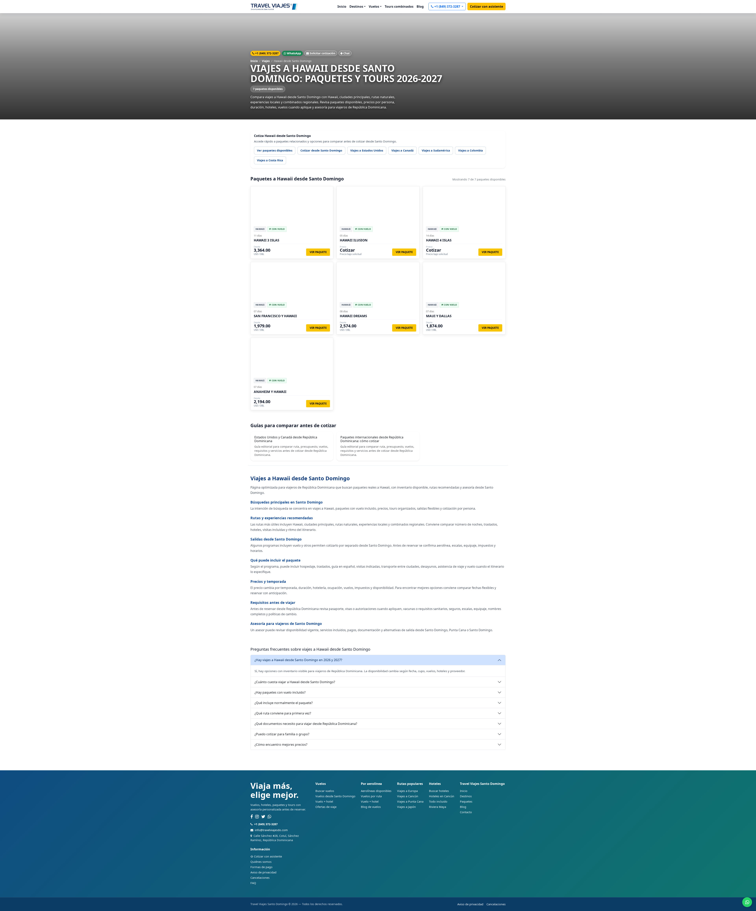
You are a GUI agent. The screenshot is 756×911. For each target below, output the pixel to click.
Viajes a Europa (407, 791)
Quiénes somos (260, 862)
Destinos (466, 796)
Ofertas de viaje (325, 807)
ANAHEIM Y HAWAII (270, 391)
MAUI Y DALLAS (438, 316)
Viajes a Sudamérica (436, 150)
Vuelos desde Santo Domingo (335, 796)
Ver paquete (318, 252)
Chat (346, 53)
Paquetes (466, 801)
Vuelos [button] (374, 6)
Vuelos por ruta (371, 796)
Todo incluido (438, 801)
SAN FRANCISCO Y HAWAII (275, 316)
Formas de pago (261, 867)
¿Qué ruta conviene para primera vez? (283, 713)
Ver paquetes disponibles (274, 150)
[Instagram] (257, 817)
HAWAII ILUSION (354, 240)
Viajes (266, 61)
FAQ (253, 883)
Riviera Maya (437, 807)
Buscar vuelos (324, 791)
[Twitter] (263, 817)
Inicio (341, 6)
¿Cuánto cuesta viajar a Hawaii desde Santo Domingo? (295, 682)
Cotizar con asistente (486, 6)
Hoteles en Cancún (441, 796)
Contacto (466, 812)
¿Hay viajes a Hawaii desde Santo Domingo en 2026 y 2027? (298, 660)
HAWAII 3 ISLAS (266, 240)
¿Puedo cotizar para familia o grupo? (282, 734)
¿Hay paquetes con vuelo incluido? (280, 692)
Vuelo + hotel (324, 801)
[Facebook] (251, 817)
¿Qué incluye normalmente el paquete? (284, 703)
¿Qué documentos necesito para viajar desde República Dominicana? (306, 724)
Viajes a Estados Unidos (366, 150)
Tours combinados (399, 6)
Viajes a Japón (406, 807)
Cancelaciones (260, 878)
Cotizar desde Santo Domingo (321, 150)
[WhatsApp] (269, 817)
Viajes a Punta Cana (410, 801)
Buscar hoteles (439, 791)
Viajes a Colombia (470, 150)
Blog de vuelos (371, 807)
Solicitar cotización (322, 53)
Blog (420, 6)
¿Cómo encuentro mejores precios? (281, 744)
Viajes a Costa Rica (270, 160)
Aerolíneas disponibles (376, 791)
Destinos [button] (356, 6)
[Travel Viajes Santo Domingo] (274, 6)
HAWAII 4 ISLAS (438, 240)
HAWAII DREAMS (353, 316)
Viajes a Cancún (407, 796)
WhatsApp (294, 53)
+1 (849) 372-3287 (447, 6)
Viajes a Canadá (402, 150)
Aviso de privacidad (263, 872)
